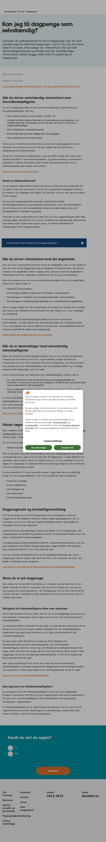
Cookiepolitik (31, 425)
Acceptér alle (67, 447)
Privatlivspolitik (60, 422)
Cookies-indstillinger (53, 441)
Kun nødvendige (38, 447)
